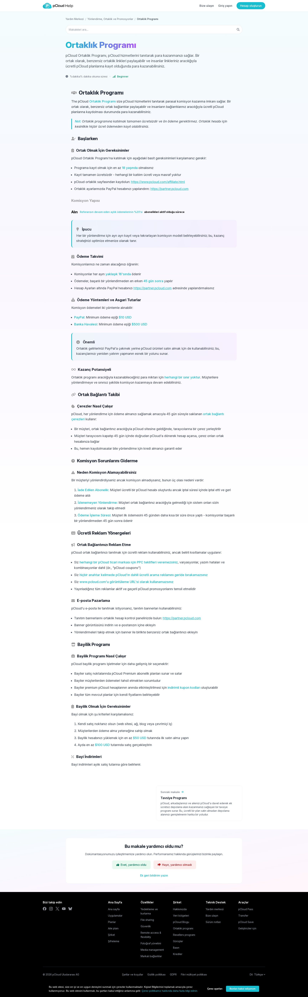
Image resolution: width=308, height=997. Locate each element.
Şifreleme (113, 941)
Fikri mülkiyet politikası (194, 974)
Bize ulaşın (206, 5)
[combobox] (154, 29)
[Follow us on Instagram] (51, 908)
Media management (152, 949)
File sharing (147, 919)
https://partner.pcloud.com (169, 189)
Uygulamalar (115, 915)
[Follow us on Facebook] (44, 908)
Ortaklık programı (183, 928)
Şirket (111, 934)
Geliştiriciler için (247, 928)
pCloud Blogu (181, 921)
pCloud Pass (245, 909)
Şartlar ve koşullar (132, 974)
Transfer (243, 915)
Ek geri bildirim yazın (154, 875)
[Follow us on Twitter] (57, 908)
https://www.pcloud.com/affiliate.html (158, 182)
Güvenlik (146, 926)
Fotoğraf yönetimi (151, 943)
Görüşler (178, 941)
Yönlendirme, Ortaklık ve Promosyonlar (110, 18)
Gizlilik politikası (156, 974)
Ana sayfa (114, 909)
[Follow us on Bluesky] (70, 908)
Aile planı (113, 928)
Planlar (112, 921)
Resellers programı (184, 934)
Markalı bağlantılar (151, 956)
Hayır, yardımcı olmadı (177, 865)
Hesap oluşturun (251, 5)
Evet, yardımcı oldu (133, 865)
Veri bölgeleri (181, 915)
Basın (176, 947)
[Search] (238, 29)
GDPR (173, 974)
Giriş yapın (225, 5)
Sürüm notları (213, 921)
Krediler (177, 954)
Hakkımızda (180, 909)
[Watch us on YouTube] (64, 908)
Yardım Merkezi (75, 18)
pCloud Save (246, 921)
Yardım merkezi (215, 909)
